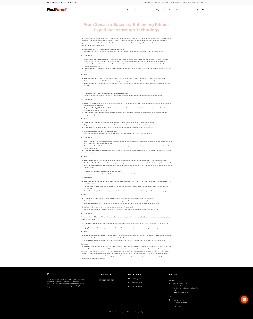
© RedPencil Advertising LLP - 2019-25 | (121, 312)
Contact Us (179, 10)
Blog (157, 10)
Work (129, 10)
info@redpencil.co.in (55, 2)
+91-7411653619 (72, 2)
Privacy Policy (139, 312)
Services (138, 10)
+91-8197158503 (137, 286)
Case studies (167, 10)
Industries (149, 10)
